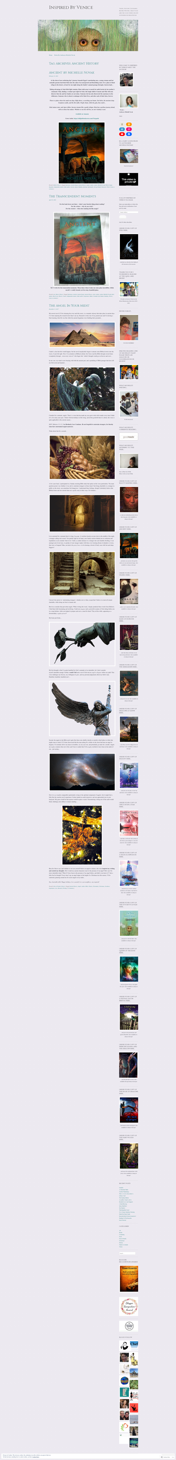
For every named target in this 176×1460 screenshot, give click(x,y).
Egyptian (51, 187)
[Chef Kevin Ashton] (133, 1346)
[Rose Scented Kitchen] (123, 1369)
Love (56, 888)
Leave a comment (53, 298)
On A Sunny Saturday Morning (127, 1212)
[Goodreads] (122, 124)
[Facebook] (129, 134)
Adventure (68, 185)
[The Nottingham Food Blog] (133, 1373)
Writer (108, 187)
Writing (65, 888)
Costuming (121, 1234)
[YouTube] (122, 134)
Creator (64, 296)
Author (92, 185)
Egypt (110, 185)
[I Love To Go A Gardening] (123, 1427)
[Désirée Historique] (133, 1359)
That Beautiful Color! (124, 1210)
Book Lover (55, 296)
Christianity (95, 886)
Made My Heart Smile (124, 1214)
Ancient (75, 294)
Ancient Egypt (74, 185)
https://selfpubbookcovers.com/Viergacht (86, 118)
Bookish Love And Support (126, 1202)
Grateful (121, 1187)
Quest (76, 187)
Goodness (107, 886)
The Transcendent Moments (72, 196)
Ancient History (82, 185)
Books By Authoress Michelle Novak (64, 55)
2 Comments (71, 888)
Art (54, 294)
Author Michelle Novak (99, 185)
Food (120, 1236)
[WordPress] (122, 129)
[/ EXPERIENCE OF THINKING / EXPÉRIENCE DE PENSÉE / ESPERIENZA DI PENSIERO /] (133, 1408)
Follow (122, 217)
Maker (91, 296)
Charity (90, 886)
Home (50, 55)
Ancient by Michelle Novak (71, 73)
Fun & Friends (57, 886)
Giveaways (122, 1240)
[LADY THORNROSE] (133, 1431)
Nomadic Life (96, 296)
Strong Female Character (100, 187)
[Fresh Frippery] (133, 1396)
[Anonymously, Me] (133, 1384)
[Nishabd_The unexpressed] (133, 1419)
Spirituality (90, 187)
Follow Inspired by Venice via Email (127, 199)
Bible (86, 886)
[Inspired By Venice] (88, 35)
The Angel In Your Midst (69, 306)
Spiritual (85, 187)
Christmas (101, 886)
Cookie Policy (35, 1457)
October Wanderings (124, 1191)
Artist (94, 294)
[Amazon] (129, 124)
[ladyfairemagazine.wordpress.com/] (123, 1392)
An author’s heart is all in (125, 1200)
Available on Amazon (82, 114)
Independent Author (58, 187)
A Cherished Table (123, 1189)
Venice (120, 1247)
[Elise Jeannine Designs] (123, 1438)
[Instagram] (129, 129)
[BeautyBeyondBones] (123, 1404)
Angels (88, 185)
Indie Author (67, 187)
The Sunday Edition (124, 1198)
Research (60, 888)
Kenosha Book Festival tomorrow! (127, 1216)
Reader (102, 296)
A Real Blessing (123, 1204)
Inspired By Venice (71, 7)
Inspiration (86, 296)
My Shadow (122, 1208)
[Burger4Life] (123, 1380)
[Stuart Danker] (123, 1346)
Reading (80, 187)
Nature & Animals (123, 1244)
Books (55, 185)
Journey (72, 187)
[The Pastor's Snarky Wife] (123, 1415)
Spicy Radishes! (123, 1206)
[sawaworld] (133, 1443)
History (59, 185)
